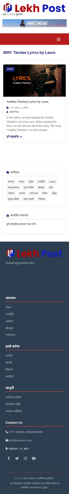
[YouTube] (34, 458)
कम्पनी (9, 356)
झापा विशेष (29, 187)
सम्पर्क (9, 363)
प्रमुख (31, 181)
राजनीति (41, 181)
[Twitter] (17, 458)
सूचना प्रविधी (13, 199)
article (10, 69)
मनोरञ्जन (34, 193)
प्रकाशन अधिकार (14, 411)
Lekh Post (14, 112)
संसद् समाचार (13, 187)
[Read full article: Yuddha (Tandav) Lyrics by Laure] (34, 80)
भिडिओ (42, 199)
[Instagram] (25, 458)
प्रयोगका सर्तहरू (13, 397)
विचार (45, 193)
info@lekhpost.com (20, 440)
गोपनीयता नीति (13, 404)
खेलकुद (41, 187)
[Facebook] (9, 458)
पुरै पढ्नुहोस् (12, 136)
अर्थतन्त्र (11, 193)
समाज (21, 181)
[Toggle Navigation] (58, 39)
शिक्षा (54, 193)
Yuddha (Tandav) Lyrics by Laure (27, 102)
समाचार (11, 181)
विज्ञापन (9, 370)
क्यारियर (10, 377)
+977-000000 (16, 432)
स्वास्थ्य (22, 193)
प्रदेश (51, 187)
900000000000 (34, 432)
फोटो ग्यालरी (28, 199)
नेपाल (8, 307)
